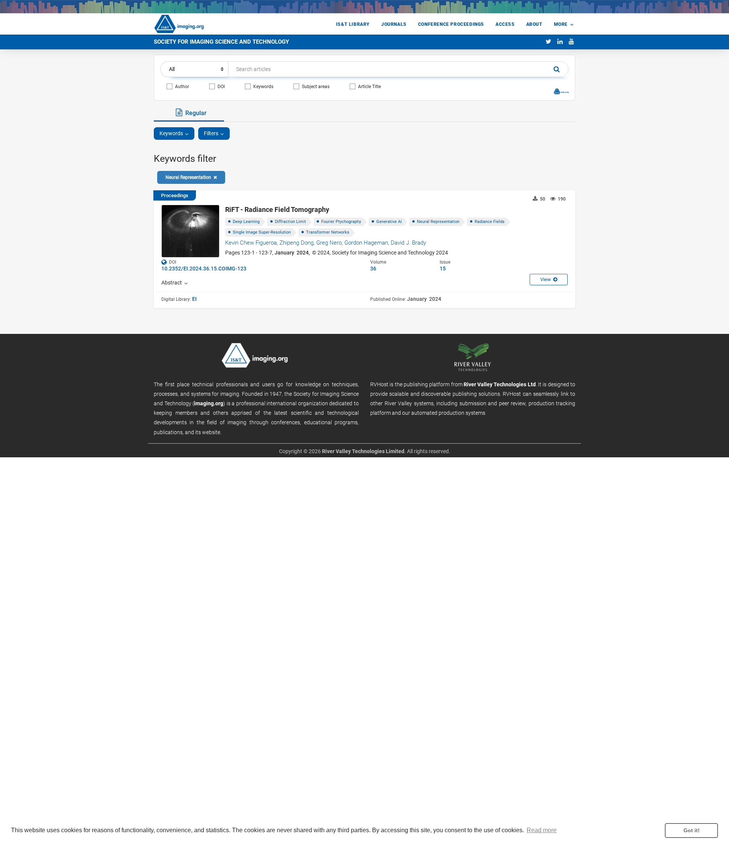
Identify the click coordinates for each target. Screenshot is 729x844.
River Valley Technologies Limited (363, 451)
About (534, 24)
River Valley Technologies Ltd (500, 384)
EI (194, 299)
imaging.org (208, 403)
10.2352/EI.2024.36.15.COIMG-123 (203, 269)
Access (505, 24)
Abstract (172, 283)
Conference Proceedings (451, 24)
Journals (394, 24)
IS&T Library (353, 24)
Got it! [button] (691, 830)
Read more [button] (542, 830)
